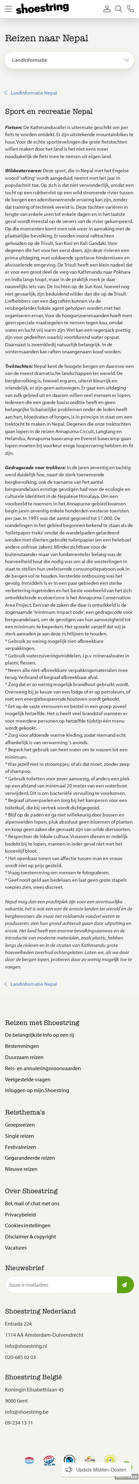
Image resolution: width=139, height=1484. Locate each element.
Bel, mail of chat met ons (32, 1203)
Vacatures (16, 1247)
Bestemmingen (22, 1045)
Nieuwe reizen (21, 1168)
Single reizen (19, 1135)
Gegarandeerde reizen (30, 1157)
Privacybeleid (20, 1214)
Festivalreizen (20, 1146)
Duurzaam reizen (24, 1057)
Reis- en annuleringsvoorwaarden (43, 1068)
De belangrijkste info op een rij (39, 1034)
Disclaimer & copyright (30, 1236)
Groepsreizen (20, 1124)
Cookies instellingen (28, 1225)
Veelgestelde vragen (28, 1079)
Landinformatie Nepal (34, 93)
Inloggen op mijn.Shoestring (37, 1090)
